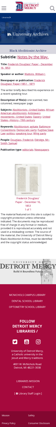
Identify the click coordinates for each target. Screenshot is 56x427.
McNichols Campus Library (27, 295)
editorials (27, 149)
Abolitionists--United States (29, 109)
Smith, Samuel (9, 143)
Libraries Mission (28, 381)
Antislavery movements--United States (21, 114)
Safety (31, 415)
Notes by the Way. (33, 56)
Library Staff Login (29, 393)
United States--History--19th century (25, 118)
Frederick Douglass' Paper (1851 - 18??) (23, 82)
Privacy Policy (8, 423)
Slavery (37, 116)
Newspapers (41, 149)
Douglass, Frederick (21, 140)
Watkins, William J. (35, 74)
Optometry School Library (27, 307)
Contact (28, 387)
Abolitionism (21, 126)
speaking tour (24, 133)
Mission (5, 415)
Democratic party (26, 130)
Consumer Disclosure (39, 423)
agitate (34, 126)
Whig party (39, 133)
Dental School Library (27, 301)
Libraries (5, 17)
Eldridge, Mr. (42, 140)
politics (10, 133)
